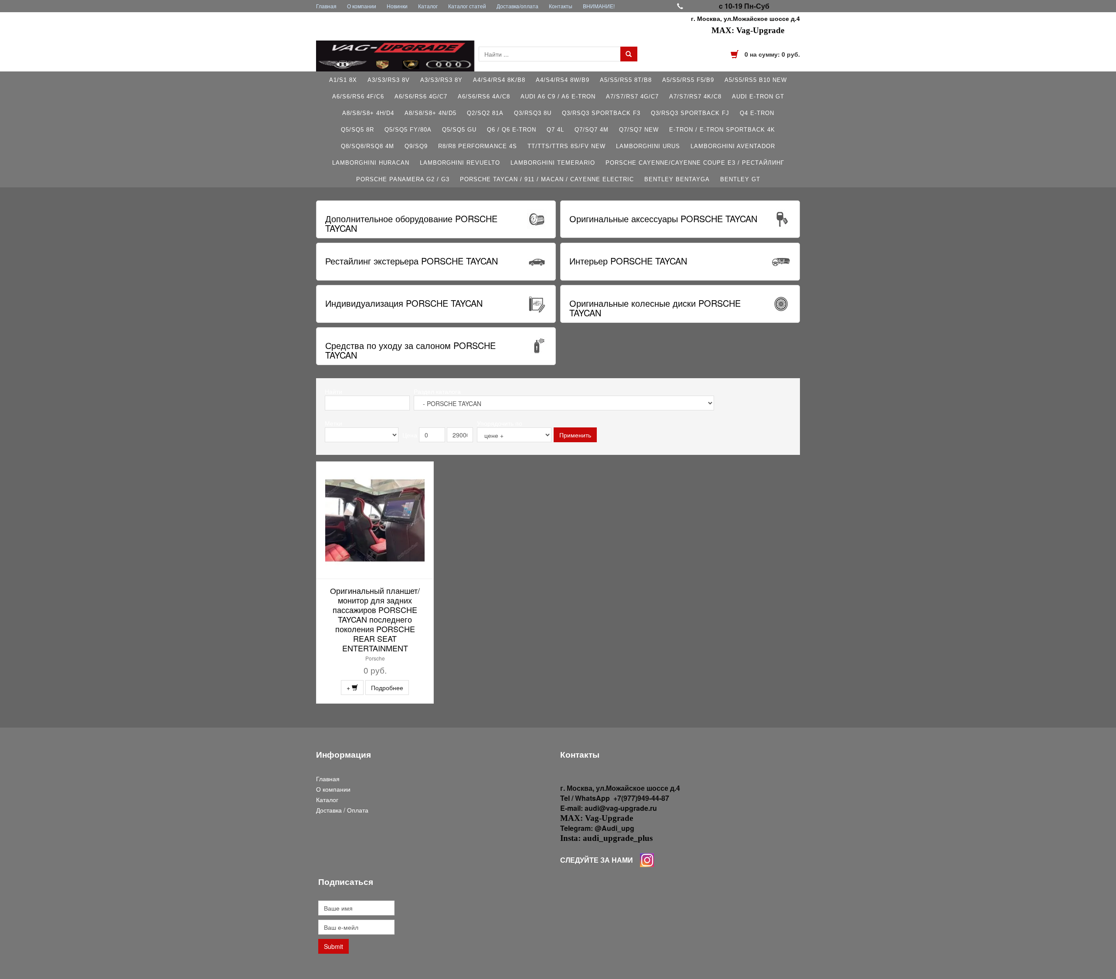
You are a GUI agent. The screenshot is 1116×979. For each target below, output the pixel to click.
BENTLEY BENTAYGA (677, 179)
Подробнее (387, 687)
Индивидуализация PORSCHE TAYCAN (404, 303)
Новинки (397, 6)
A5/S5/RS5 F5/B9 (688, 80)
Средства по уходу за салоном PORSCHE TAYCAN (410, 350)
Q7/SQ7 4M (592, 129)
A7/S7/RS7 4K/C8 (695, 96)
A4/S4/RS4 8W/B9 (562, 80)
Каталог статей (467, 6)
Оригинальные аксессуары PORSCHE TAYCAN (663, 218)
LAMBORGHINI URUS (648, 146)
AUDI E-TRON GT (758, 96)
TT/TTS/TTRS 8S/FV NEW (566, 146)
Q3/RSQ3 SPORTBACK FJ (690, 113)
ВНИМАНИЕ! (599, 6)
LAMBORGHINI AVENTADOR (733, 146)
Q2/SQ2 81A (485, 113)
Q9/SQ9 (416, 146)
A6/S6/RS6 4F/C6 (358, 96)
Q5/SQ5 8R (357, 129)
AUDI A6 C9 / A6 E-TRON (558, 96)
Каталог (428, 6)
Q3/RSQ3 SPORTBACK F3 (601, 113)
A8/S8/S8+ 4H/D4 (368, 113)
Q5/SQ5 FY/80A (408, 129)
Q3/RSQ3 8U (532, 113)
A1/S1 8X (343, 80)
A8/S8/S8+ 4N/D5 (430, 113)
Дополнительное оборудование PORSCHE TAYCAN (411, 223)
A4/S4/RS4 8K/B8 (499, 80)
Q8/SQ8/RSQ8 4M (367, 146)
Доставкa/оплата (517, 6)
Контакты (560, 6)
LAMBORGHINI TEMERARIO (552, 162)
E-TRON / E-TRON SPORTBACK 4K (722, 129)
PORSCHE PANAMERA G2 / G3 (402, 179)
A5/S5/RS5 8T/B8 (626, 80)
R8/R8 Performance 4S (477, 146)
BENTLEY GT (740, 179)
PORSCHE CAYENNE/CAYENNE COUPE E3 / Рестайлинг (695, 162)
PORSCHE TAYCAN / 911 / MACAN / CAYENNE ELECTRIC (547, 179)
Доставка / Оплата (342, 810)
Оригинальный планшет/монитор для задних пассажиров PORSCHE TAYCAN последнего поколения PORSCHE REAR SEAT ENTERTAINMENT (375, 619)
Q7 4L (555, 129)
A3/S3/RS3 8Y (441, 80)
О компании (361, 6)
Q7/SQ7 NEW (639, 129)
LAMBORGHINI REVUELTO (460, 162)
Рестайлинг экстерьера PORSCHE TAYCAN (411, 260)
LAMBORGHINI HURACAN (370, 162)
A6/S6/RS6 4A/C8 (484, 96)
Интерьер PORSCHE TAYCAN (628, 260)
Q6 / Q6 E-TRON (511, 129)
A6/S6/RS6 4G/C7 (421, 96)
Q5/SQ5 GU (459, 129)
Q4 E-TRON (757, 113)
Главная (326, 6)
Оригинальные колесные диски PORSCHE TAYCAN (655, 308)
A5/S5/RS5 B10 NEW (756, 80)
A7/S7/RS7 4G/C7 (632, 96)
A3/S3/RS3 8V (388, 80)
